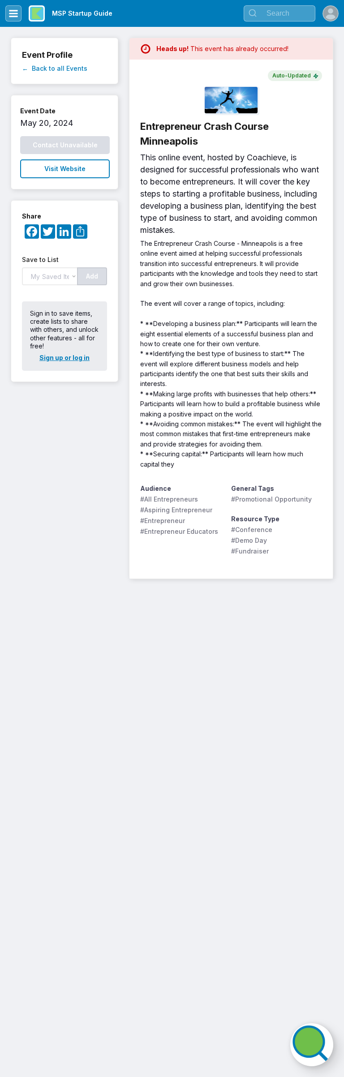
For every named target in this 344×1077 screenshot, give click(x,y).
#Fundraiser (250, 551)
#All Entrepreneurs (169, 499)
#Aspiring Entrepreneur (176, 510)
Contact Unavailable (65, 145)
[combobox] (279, 13)
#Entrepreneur (162, 520)
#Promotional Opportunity (271, 499)
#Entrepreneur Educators (179, 531)
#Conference (251, 529)
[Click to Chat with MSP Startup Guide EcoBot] (311, 1044)
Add (92, 276)
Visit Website (65, 168)
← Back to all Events (54, 68)
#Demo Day (249, 540)
